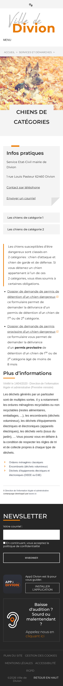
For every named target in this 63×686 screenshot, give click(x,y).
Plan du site (13, 655)
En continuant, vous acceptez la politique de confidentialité (26, 544)
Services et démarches (35, 52)
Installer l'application (42, 588)
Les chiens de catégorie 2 (25, 229)
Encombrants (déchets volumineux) (28, 466)
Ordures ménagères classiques (26, 462)
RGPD (30, 670)
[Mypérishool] (31, 4)
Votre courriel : (12, 526)
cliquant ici (35, 636)
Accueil (9, 52)
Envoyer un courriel (21, 198)
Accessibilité (45, 663)
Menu (7, 40)
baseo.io (32, 494)
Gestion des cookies (41, 655)
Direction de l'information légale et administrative (27, 490)
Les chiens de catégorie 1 (25, 217)
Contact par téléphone (23, 187)
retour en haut (46, 677)
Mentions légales (19, 663)
